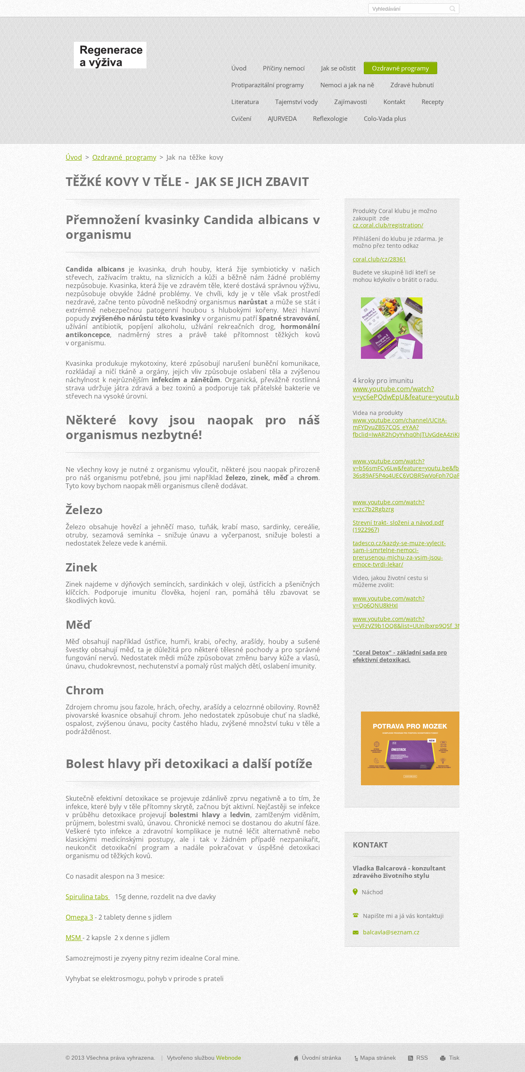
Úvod (239, 68)
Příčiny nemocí (284, 68)
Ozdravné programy (400, 68)
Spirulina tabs (88, 896)
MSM (74, 937)
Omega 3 (79, 917)
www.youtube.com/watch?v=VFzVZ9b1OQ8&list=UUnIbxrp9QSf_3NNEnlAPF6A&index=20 (437, 622)
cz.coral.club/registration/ (388, 225)
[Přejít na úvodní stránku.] (110, 57)
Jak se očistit (338, 68)
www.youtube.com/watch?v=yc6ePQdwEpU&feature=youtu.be (408, 392)
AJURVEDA (282, 118)
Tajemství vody (296, 101)
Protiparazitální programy (267, 85)
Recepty (433, 101)
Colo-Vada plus (385, 118)
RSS (422, 1057)
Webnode (228, 1057)
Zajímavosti (350, 101)
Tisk (454, 1057)
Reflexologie (330, 118)
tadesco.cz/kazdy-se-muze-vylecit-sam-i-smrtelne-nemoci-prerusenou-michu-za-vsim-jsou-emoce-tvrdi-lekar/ (399, 554)
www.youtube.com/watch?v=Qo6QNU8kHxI (389, 602)
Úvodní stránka (321, 1057)
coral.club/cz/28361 (379, 259)
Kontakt (394, 101)
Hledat (452, 8)
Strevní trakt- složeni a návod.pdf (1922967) (398, 526)
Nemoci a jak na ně (347, 85)
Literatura (245, 101)
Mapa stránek (378, 1057)
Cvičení (241, 118)
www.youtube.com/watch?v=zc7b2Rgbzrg (389, 505)
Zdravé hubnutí (412, 85)
